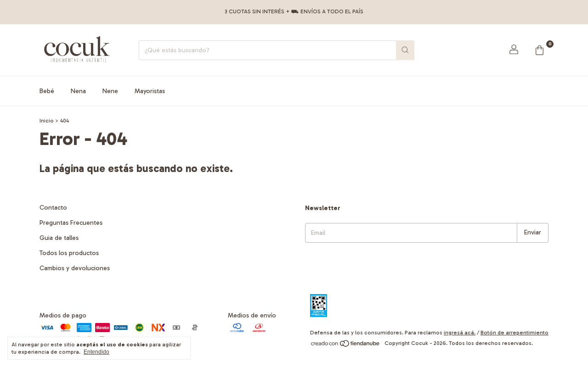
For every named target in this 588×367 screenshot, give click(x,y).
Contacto (53, 207)
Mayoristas (150, 91)
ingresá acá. (459, 332)
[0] (539, 50)
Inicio (47, 120)
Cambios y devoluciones (75, 268)
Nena (78, 91)
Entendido (96, 352)
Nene (110, 91)
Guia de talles (59, 238)
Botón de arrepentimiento (514, 332)
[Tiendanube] (345, 345)
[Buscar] (405, 50)
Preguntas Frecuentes (71, 223)
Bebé (47, 91)
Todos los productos (69, 253)
